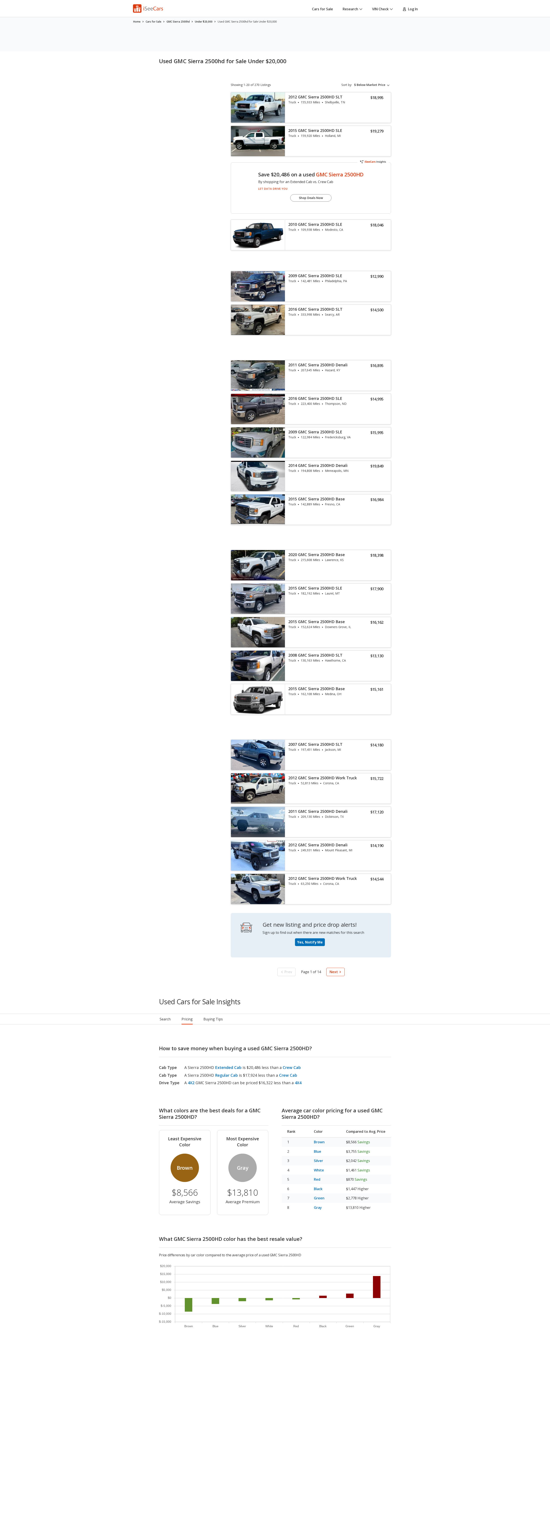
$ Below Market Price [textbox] (369, 85)
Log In (412, 9)
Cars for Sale (322, 9)
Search (165, 1019)
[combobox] (372, 85)
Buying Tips (213, 1019)
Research (350, 9)
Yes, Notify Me (310, 942)
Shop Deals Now (311, 198)
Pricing (187, 1019)
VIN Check (380, 9)
